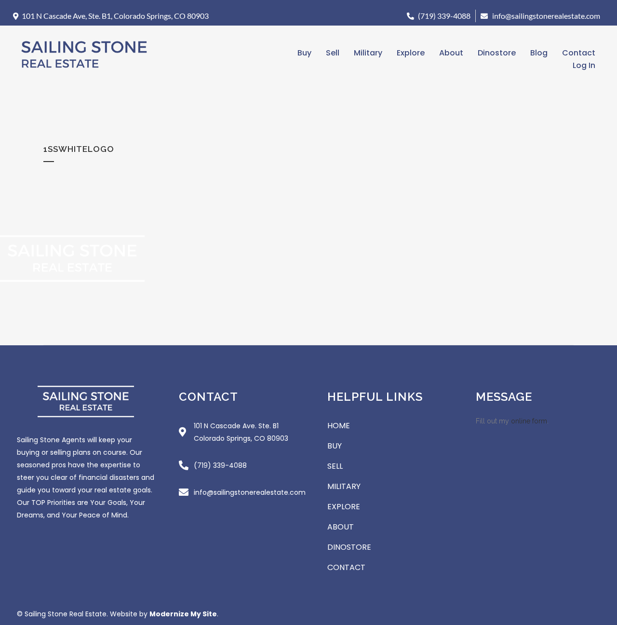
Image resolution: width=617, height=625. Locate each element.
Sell (332, 52)
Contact (578, 52)
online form (529, 421)
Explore (411, 52)
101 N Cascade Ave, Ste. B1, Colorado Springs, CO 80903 (115, 15)
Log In (584, 65)
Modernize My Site (183, 614)
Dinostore (497, 52)
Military (368, 52)
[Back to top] (605, 591)
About (451, 52)
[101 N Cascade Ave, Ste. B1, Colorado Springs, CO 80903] (15, 16)
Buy (304, 52)
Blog (539, 52)
